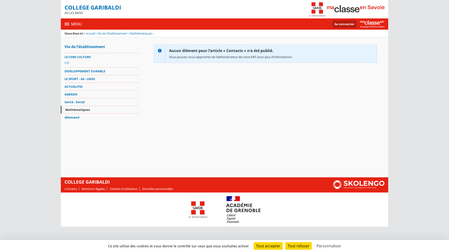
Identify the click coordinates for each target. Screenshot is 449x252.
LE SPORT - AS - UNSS (80, 79)
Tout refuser (298, 245)
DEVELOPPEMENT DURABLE (85, 71)
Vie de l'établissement (112, 33)
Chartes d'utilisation (124, 189)
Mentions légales (93, 189)
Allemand (72, 117)
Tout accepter (268, 245)
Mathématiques (141, 33)
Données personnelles (157, 189)
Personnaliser (329, 245)
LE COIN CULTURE (78, 57)
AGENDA (71, 94)
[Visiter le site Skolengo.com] (358, 188)
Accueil (90, 33)
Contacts (71, 189)
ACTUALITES (74, 86)
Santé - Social (75, 102)
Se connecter (344, 24)
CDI (67, 63)
